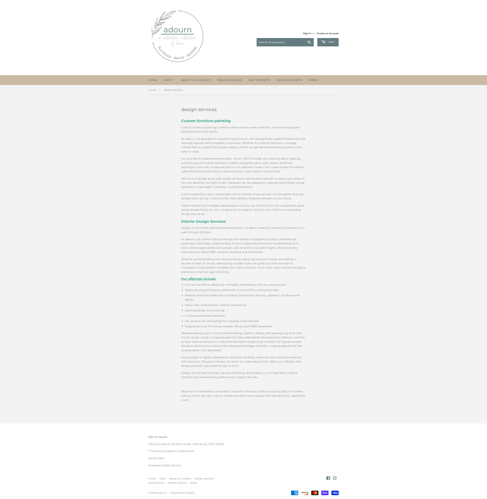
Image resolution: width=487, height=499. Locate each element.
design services (229, 80)
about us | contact (196, 80)
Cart (331, 42)
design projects (289, 80)
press (313, 80)
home (152, 80)
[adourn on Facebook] (328, 478)
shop (167, 80)
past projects (259, 80)
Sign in (307, 33)
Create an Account (328, 33)
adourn (162, 492)
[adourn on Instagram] (335, 478)
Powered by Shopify (182, 492)
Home (152, 89)
